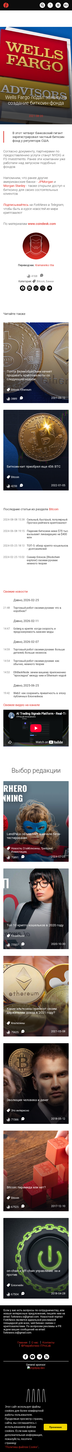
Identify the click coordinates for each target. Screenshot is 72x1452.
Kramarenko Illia (44, 265)
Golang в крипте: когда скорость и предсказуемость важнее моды (34, 630)
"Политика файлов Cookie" (21, 1447)
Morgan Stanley (14, 186)
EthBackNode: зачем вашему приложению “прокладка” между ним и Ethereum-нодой (39, 674)
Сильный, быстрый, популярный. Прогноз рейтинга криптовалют (47, 521)
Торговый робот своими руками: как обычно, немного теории (36, 662)
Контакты (48, 1342)
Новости (16, 848)
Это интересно (20, 1110)
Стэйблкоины (31, 848)
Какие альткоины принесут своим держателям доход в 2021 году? (32, 1010)
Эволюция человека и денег (28, 1100)
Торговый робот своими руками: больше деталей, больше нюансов (39, 651)
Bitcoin (41, 281)
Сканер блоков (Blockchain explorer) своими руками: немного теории (43, 560)
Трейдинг (47, 848)
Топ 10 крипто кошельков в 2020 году (35, 925)
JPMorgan (45, 182)
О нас (34, 1342)
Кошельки (17, 935)
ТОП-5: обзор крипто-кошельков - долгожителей (47, 547)
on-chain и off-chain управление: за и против (33, 1273)
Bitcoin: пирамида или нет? (26, 1187)
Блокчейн (17, 1285)
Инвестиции (18, 851)
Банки (50, 281)
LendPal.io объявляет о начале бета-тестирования (34, 836)
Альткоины (18, 1023)
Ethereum (25, 389)
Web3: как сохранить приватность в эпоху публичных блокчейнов (39, 695)
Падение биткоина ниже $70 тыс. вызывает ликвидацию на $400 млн (47, 534)
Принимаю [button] (55, 1427)
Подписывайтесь (16, 205)
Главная (22, 1342)
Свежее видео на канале (21, 705)
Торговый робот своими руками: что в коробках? (37, 609)
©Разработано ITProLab (36, 1345)
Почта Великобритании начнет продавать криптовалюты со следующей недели (29, 375)
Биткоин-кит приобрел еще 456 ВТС (33, 466)
